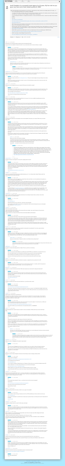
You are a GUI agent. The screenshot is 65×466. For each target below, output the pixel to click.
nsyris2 (6, 352)
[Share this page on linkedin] (16, 39)
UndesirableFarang (13, 61)
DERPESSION (7, 246)
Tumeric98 (7, 207)
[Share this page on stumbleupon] (18, 39)
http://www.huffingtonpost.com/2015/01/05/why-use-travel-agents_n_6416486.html (24, 34)
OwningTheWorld (8, 158)
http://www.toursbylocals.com (31, 109)
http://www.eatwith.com (11, 201)
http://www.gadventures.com (23, 77)
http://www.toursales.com (17, 204)
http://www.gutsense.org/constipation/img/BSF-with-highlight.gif (14, 451)
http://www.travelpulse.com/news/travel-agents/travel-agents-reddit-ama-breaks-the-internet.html (27, 31)
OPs (23, 1)
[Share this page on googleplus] (14, 39)
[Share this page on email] (21, 39)
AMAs (16, 1)
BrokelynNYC (7, 267)
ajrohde (6, 308)
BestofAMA (8, 1)
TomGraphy (7, 401)
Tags (28, 1)
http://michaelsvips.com (11, 395)
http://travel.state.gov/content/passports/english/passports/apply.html (18, 383)
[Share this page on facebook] (11, 39)
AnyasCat (6, 293)
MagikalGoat (7, 339)
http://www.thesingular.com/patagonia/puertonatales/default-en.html (21, 359)
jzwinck (6, 96)
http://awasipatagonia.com (12, 361)
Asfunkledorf (7, 371)
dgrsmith (6, 258)
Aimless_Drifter (12, 237)
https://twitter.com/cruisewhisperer (17, 19)
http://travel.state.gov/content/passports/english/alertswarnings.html (18, 286)
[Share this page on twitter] (12, 39)
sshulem (9, 47)
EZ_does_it (7, 226)
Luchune (6, 83)
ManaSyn (6, 434)
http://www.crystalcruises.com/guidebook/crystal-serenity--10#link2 (18, 92)
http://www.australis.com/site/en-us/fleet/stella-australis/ (16, 366)
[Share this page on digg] (19, 39)
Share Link (9, 60)
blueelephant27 (7, 71)
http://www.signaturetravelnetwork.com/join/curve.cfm (24, 154)
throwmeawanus (7, 448)
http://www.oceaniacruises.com (12, 277)
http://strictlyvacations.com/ (16, 22)
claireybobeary (7, 193)
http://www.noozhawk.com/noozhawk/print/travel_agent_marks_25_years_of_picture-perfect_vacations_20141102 (29, 20)
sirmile (6, 117)
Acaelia (6, 388)
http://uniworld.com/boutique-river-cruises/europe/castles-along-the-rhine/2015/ (20, 304)
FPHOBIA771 (7, 172)
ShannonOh (7, 411)
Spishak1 (11, 328)
